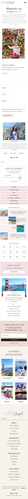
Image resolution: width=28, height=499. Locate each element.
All (14, 304)
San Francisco (14, 471)
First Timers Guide (14, 306)
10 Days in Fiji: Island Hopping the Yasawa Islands (18, 228)
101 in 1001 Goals (14, 428)
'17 (3, 252)
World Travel (14, 456)
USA (14, 192)
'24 (24, 257)
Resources (14, 200)
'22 (10, 257)
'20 (24, 252)
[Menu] (25, 2)
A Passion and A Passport (7, 2)
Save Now (14, 272)
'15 (17, 247)
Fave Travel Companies (14, 443)
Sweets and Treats (14, 313)
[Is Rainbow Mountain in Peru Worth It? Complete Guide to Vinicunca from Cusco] (4, 236)
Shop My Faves (14, 446)
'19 (17, 252)
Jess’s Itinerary (14, 315)
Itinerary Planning (14, 198)
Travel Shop (14, 203)
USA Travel (14, 459)
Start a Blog (14, 449)
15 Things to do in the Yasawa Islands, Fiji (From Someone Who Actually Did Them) (18, 220)
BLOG (14, 464)
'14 (10, 247)
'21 (3, 257)
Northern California (14, 474)
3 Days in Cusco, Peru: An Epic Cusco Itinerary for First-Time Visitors (18, 212)
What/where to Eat (14, 311)
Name (4, 88)
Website (4, 101)
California (14, 195)
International (14, 190)
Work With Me (14, 433)
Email (4, 94)
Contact (21, 153)
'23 (17, 257)
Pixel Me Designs (17, 495)
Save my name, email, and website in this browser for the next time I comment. (13, 110)
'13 (3, 247)
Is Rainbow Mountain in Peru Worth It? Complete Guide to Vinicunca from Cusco (18, 236)
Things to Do (14, 308)
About (6, 153)
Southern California (14, 477)
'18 (10, 252)
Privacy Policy (16, 488)
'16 (24, 247)
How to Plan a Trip (14, 441)
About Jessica (14, 425)
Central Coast (14, 479)
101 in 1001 (13, 153)
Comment (5, 73)
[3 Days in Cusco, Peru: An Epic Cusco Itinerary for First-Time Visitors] (4, 213)
